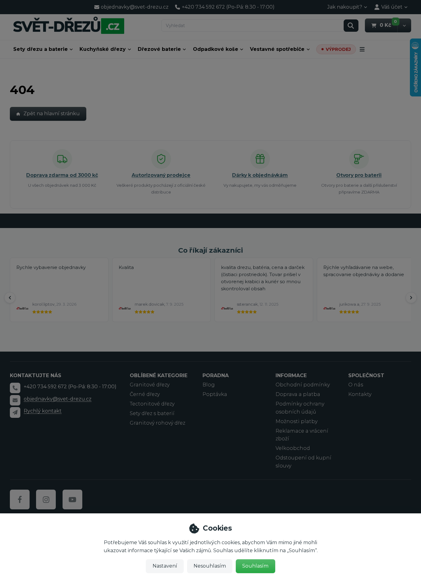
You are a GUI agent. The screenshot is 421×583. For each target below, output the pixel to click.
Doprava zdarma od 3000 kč (62, 175)
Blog (208, 385)
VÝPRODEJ (338, 49)
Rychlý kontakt (43, 411)
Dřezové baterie (159, 49)
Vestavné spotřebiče (277, 49)
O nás (355, 385)
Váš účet (392, 7)
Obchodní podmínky (303, 385)
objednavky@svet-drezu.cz (58, 399)
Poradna (215, 375)
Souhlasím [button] (255, 566)
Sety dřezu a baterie (40, 49)
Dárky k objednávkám (260, 175)
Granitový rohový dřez (157, 423)
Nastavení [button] (165, 566)
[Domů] (68, 25)
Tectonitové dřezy (152, 404)
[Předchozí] (9, 297)
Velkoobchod (293, 448)
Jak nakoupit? (344, 7)
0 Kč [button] (388, 25)
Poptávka (214, 394)
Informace (291, 375)
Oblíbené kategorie (158, 375)
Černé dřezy (145, 394)
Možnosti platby (296, 421)
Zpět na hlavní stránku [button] (51, 113)
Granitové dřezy (150, 385)
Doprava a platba (298, 394)
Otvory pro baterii (359, 175)
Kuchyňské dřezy (103, 49)
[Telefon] (15, 388)
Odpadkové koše (215, 49)
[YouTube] (72, 499)
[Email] (15, 400)
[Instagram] (46, 499)
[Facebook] (20, 499)
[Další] (411, 297)
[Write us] (15, 412)
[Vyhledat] (351, 25)
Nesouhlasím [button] (210, 566)
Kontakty (359, 394)
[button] (404, 25)
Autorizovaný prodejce (161, 175)
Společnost (366, 375)
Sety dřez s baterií (152, 413)
